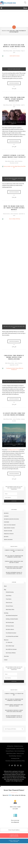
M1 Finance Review (10, 625)
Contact (5, 659)
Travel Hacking (8, 539)
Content (6, 516)
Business (6, 513)
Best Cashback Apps (10, 645)
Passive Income (6, 213)
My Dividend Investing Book (11, 615)
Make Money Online (7, 50)
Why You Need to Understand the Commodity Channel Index (14, 556)
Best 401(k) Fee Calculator (11, 649)
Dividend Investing (10, 592)
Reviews (6, 536)
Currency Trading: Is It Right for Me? (14, 551)
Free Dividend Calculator (11, 632)
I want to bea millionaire (14, 835)
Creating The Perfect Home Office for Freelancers (14, 357)
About (5, 586)
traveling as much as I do (13, 449)
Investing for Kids (15, 758)
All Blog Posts (10, 746)
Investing (6, 613)
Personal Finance (9, 533)
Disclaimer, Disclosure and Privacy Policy (15, 760)
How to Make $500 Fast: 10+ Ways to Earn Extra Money (14, 207)
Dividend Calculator (11, 748)
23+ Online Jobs (9, 642)
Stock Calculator (20, 748)
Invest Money (8, 595)
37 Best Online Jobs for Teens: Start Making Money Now (14, 99)
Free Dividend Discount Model (12, 636)
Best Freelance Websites (11, 652)
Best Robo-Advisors (10, 629)
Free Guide (6, 656)
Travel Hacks (8, 599)
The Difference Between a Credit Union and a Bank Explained (14, 567)
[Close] (0, 786)
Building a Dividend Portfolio (12, 619)
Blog (5, 589)
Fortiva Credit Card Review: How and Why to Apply (14, 562)
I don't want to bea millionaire (14, 841)
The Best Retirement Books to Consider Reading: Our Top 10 (14, 573)
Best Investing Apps (10, 622)
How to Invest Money (10, 524)
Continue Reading (14, 83)
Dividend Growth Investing (11, 519)
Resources (6, 639)
